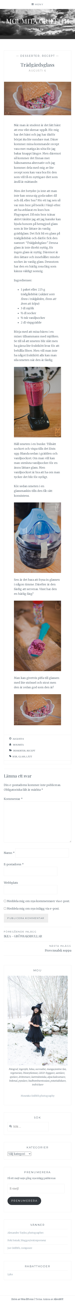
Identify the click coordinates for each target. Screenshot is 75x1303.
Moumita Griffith (37, 20)
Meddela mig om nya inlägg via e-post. (33, 908)
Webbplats (11, 882)
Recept (48, 55)
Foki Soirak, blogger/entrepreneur (27, 1240)
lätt (29, 756)
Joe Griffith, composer (20, 1248)
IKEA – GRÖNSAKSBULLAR (23, 934)
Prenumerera (24, 1200)
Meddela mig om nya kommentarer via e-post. (38, 901)
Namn (9, 853)
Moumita (18, 745)
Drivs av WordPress (22, 1299)
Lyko (10, 1274)
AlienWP (58, 1299)
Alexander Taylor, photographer (26, 1232)
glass (21, 756)
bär (15, 756)
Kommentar (13, 799)
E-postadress (14, 864)
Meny (39, 4)
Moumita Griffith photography (37, 1095)
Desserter (30, 55)
